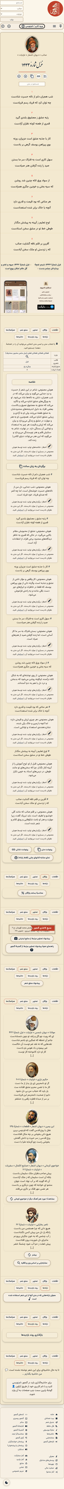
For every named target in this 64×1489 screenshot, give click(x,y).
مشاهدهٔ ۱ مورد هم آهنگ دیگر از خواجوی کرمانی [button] (34, 1199)
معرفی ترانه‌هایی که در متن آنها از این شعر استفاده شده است (32, 1297)
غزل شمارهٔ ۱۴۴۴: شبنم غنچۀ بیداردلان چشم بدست (48, 266)
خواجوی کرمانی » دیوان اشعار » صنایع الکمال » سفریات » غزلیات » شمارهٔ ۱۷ (32, 1168)
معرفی (52, 1456)
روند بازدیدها (33, 337)
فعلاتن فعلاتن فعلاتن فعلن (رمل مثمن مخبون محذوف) (27, 353)
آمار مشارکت (19, 1455)
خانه (52, 1414)
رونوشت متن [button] (46, 849)
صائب (44, 55)
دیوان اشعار (33, 55)
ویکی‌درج (27, 366)
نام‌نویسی (17, 1383)
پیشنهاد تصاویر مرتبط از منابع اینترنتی (34, 938)
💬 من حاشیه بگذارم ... (23, 1372)
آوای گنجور (20, 1437)
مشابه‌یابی (50, 1437)
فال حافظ (51, 1426)
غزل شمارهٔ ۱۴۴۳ (32, 64)
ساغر (22, 1422)
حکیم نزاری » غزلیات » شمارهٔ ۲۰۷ (32, 1080)
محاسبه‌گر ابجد (18, 1434)
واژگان (45, 330)
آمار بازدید (20, 1459)
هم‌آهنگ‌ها (10, 330)
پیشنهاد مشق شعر (32, 983)
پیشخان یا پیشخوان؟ (15, 1445)
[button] (60, 26)
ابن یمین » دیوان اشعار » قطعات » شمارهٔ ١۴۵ (32, 1126)
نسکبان (21, 1449)
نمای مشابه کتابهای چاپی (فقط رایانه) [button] (34, 857)
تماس (21, 1467)
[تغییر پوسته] (6, 1482)
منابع (22, 1463)
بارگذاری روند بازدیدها (32, 1335)
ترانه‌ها (45, 337)
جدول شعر (50, 1422)
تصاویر (35, 330)
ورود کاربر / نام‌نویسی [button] (34, 26)
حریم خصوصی (18, 1471)
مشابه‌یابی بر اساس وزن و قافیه (34, 1263)
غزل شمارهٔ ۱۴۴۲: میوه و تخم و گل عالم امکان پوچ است (15, 266)
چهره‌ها (51, 1464)
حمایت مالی (50, 1468)
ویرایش (20, 455)
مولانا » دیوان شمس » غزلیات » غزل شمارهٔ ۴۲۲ (32, 1033)
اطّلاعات (55, 330)
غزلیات (22, 55)
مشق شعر (24, 330)
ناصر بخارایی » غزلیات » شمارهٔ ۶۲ (32, 1225)
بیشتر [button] (34, 1255)
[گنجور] (55, 8)
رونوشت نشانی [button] (21, 849)
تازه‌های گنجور (49, 1441)
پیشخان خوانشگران (16, 1441)
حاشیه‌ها (19, 337)
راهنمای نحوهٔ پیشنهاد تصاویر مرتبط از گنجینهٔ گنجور (32, 946)
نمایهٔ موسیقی (49, 1430)
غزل (27, 361)
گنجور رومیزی (18, 1418)
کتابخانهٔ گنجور (18, 1426)
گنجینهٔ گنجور (18, 1430)
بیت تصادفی (49, 1418)
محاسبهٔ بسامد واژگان (34, 893)
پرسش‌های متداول (47, 1460)
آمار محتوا (50, 1471)
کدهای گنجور (19, 1414)
